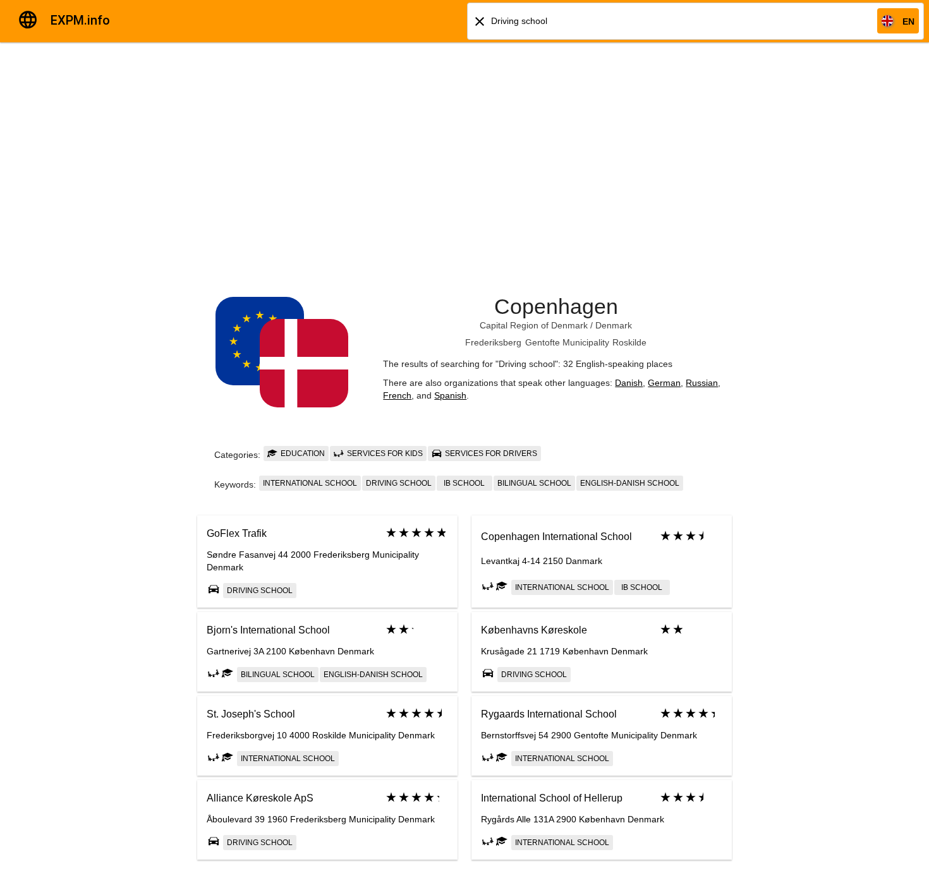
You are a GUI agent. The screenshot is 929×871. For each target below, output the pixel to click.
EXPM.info (80, 20)
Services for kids (384, 453)
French (397, 395)
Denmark (613, 325)
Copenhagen (556, 306)
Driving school (399, 483)
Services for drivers (490, 453)
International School (310, 483)
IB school (464, 483)
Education (302, 453)
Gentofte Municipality (567, 342)
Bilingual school (534, 483)
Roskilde (629, 342)
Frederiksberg (493, 342)
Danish (629, 383)
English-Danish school (629, 483)
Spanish (450, 395)
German (664, 383)
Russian (702, 383)
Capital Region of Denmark (534, 325)
